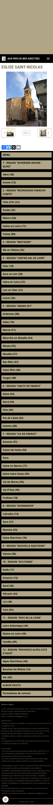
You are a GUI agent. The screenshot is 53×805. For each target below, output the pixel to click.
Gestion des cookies (26, 802)
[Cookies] (5, 799)
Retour (26, 133)
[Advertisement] (26, 27)
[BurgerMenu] (48, 59)
